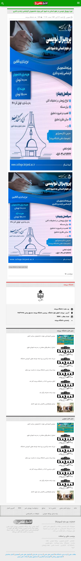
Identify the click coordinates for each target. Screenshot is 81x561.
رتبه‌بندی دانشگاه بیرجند (62, 320)
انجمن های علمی (49, 554)
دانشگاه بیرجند (29, 17)
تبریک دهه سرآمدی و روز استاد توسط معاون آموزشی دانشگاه (38, 359)
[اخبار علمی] (40, 3)
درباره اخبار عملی (65, 508)
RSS (19, 508)
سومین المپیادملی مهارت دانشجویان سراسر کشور (41, 336)
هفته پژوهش (46, 545)
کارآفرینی (63, 545)
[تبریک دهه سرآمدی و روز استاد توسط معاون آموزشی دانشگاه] (65, 367)
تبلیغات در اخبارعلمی (32, 513)
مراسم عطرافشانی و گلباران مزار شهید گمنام (43, 404)
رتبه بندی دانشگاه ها (61, 554)
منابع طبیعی (49, 543)
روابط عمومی (54, 541)
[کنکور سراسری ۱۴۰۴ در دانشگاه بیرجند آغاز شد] (65, 389)
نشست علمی (55, 545)
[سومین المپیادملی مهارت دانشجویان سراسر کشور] (65, 344)
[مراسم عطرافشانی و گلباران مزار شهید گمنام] (65, 412)
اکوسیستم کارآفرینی (45, 557)
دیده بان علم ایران (37, 554)
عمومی (68, 17)
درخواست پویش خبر (31, 508)
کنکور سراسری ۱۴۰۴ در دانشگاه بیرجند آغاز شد (42, 381)
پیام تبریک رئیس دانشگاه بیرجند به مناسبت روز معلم (40, 370)
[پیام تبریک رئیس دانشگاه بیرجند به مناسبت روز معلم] (65, 378)
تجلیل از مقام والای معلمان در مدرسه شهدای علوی (41, 347)
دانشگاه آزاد (70, 545)
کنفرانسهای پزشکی (57, 557)
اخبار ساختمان (9, 554)
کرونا (73, 547)
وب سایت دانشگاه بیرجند (61, 309)
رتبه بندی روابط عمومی (50, 513)
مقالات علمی (72, 554)
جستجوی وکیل (33, 557)
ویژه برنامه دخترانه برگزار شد (47, 393)
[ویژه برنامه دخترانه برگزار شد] (65, 401)
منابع (43, 508)
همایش (72, 541)
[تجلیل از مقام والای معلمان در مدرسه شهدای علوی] (65, 355)
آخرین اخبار (11, 508)
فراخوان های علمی (25, 554)
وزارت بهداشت (58, 543)
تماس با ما (52, 508)
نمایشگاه (66, 543)
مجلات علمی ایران (22, 557)
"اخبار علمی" (35, 526)
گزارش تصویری (63, 541)
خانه (75, 508)
